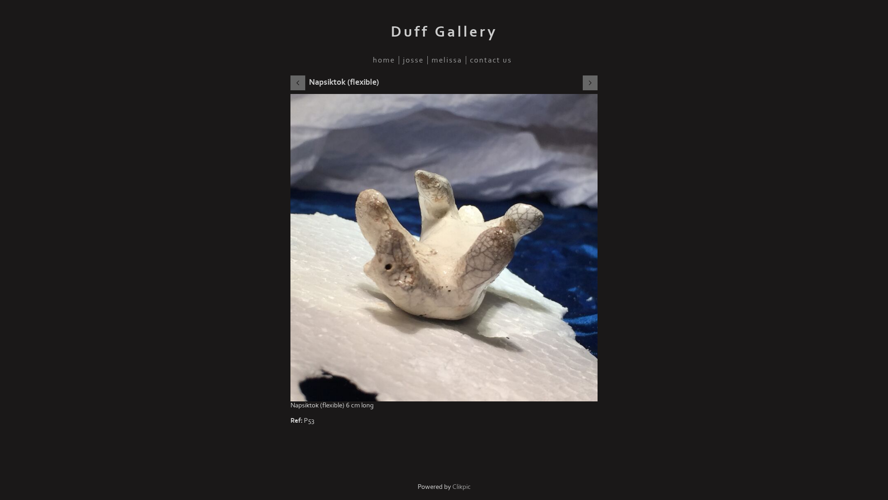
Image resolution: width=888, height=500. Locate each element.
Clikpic (461, 487)
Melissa (447, 60)
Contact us (491, 60)
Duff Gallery (444, 32)
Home (384, 60)
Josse (413, 60)
